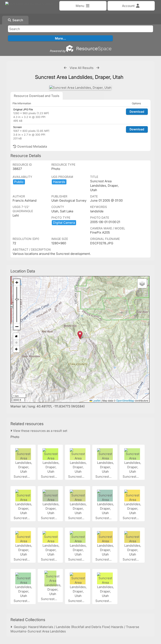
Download (137, 111)
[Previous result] (65, 67)
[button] (80, 335)
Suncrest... (22, 477)
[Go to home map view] (16, 336)
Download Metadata (32, 146)
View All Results (81, 68)
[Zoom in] (17, 282)
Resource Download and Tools (36, 96)
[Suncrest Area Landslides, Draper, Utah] (80, 87)
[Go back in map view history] (16, 349)
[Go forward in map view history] (16, 343)
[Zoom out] (17, 326)
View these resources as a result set (39, 431)
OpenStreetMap (125, 400)
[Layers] (142, 283)
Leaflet (96, 400)
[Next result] (98, 67)
